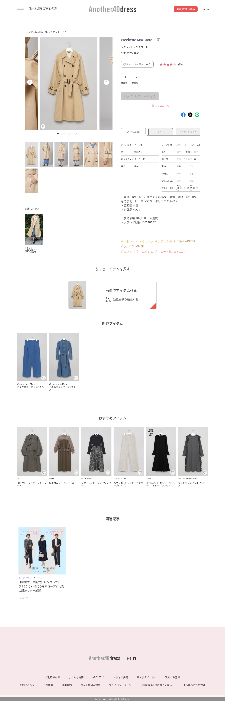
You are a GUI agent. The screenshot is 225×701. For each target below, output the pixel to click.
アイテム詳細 (133, 131)
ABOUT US (98, 677)
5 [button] (72, 133)
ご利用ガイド (52, 677)
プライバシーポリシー (121, 685)
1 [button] (58, 133)
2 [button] (62, 133)
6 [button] (76, 133)
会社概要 (48, 685)
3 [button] (65, 133)
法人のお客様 (172, 677)
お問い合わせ (27, 685)
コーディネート (25, 578)
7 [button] (79, 133)
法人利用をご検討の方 (43, 8)
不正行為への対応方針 (193, 685)
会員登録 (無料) (185, 9)
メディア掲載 (120, 677)
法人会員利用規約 (90, 685)
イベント (40, 577)
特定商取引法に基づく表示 (157, 685)
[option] (68, 83)
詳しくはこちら (160, 105)
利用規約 (67, 685)
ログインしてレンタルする (140, 96)
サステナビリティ (146, 677)
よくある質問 (76, 677)
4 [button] (69, 133)
